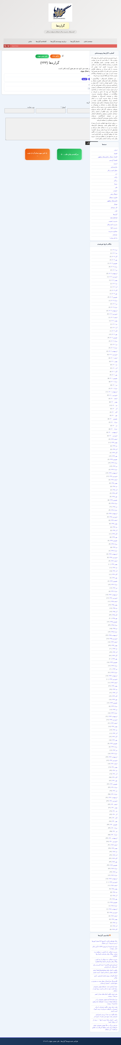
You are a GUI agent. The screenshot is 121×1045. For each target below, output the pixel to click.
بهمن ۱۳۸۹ (114, 848)
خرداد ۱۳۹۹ (114, 469)
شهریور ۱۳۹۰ (113, 824)
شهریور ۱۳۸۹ (113, 865)
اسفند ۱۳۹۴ (114, 642)
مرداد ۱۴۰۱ (114, 381)
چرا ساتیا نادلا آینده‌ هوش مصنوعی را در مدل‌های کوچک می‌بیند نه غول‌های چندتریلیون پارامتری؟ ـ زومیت (105, 1001)
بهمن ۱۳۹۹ (114, 442)
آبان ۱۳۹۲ (114, 736)
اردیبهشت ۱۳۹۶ (113, 594)
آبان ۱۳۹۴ (114, 655)
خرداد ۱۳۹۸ (114, 510)
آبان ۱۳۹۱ (114, 777)
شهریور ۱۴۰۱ (113, 378)
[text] (63, 56)
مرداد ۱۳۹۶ (114, 584)
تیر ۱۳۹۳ (114, 709)
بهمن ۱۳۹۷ (114, 523)
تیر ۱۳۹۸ (114, 506)
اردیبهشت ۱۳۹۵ (113, 635)
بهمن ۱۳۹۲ (114, 726)
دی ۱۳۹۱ (114, 770)
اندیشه (115, 163)
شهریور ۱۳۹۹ (113, 459)
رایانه (115, 177)
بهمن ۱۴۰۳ (114, 280)
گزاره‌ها (60, 25)
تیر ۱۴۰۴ (114, 270)
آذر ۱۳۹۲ (114, 733)
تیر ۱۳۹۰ (114, 831)
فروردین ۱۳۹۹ (113, 476)
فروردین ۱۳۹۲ (113, 760)
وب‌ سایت (30, 107)
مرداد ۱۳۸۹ (114, 868)
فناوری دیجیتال (113, 197)
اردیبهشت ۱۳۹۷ (113, 554)
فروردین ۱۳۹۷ (113, 557)
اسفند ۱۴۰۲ (114, 317)
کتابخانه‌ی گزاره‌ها (41, 41)
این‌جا (95, 75)
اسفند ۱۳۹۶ (114, 561)
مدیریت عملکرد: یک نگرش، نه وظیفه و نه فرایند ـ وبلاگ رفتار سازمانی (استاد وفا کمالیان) (105, 954)
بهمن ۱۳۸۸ (114, 889)
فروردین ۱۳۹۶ (113, 598)
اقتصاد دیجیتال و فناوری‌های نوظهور (107, 157)
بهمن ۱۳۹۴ (114, 645)
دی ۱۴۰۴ (114, 253)
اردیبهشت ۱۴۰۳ (113, 310)
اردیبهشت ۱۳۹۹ (113, 473)
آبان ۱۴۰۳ (114, 290)
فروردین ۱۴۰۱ (113, 395)
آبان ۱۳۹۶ (114, 574)
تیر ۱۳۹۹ (114, 466)
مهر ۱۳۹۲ (114, 740)
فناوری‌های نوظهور (112, 201)
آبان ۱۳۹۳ (114, 696)
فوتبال (115, 204)
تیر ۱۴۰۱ (114, 385)
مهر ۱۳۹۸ (114, 496)
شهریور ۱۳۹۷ (113, 540)
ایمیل (63, 107)
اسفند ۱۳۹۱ (114, 763)
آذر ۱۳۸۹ (114, 855)
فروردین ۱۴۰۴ (113, 277)
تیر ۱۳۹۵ (114, 628)
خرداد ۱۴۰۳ (114, 307)
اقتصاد (115, 153)
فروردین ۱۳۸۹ (113, 882)
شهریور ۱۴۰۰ (113, 419)
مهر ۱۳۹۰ (114, 821)
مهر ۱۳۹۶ (114, 578)
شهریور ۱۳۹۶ (113, 581)
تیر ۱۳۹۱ (114, 790)
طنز (116, 187)
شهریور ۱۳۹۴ (113, 662)
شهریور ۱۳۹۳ (113, 703)
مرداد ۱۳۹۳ (114, 706)
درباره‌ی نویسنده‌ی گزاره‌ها (58, 41)
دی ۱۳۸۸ (114, 892)
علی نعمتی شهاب (42, 56)
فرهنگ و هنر (113, 194)
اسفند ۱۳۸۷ (114, 916)
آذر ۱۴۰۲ (114, 327)
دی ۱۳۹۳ (114, 689)
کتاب (116, 211)
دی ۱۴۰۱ (114, 364)
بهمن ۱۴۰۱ (114, 361)
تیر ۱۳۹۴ (114, 669)
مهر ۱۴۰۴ (114, 260)
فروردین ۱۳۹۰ (113, 841)
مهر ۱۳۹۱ (114, 780)
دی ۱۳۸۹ (114, 851)
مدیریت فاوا (114, 228)
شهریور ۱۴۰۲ (113, 337)
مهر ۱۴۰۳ (114, 293)
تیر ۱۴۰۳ (114, 304)
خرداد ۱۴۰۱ (114, 388)
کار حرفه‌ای (114, 207)
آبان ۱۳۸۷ (114, 929)
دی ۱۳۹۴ (114, 648)
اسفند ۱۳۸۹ (114, 845)
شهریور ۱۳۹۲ (113, 743)
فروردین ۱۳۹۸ (113, 517)
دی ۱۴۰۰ (114, 405)
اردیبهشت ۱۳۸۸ (113, 909)
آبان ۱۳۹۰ (114, 818)
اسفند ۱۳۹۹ (114, 439)
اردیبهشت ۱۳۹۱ (113, 797)
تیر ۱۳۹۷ (114, 547)
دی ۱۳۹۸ (114, 486)
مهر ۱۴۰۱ (114, 375)
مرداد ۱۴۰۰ (114, 422)
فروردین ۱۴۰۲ (113, 354)
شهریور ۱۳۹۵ (113, 621)
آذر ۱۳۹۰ (114, 814)
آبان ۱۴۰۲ (114, 331)
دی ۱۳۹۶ (114, 567)
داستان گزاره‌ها (75, 41)
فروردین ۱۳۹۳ (113, 719)
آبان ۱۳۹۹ (114, 452)
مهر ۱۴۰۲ (114, 334)
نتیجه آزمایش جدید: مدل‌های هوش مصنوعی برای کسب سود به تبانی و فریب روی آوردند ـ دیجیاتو (104, 988)
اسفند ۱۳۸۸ (114, 885)
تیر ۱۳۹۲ (114, 750)
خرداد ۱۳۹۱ (114, 794)
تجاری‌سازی (114, 167)
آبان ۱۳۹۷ (114, 534)
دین (116, 174)
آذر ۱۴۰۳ (114, 287)
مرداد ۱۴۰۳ (114, 300)
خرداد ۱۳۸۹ (114, 875)
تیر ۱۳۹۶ (114, 588)
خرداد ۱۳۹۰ (114, 834)
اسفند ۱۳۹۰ (114, 804)
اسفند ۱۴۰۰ (114, 398)
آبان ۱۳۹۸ (114, 493)
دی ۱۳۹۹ (114, 446)
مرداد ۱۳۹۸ (114, 503)
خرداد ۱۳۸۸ (114, 905)
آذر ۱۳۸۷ (114, 926)
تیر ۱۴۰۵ (114, 250)
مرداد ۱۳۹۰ (114, 828)
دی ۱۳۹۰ (114, 811)
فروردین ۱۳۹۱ (113, 801)
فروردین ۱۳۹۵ (113, 638)
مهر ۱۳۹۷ (114, 537)
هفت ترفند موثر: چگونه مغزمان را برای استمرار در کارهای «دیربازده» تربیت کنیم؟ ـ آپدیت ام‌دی (105, 1009)
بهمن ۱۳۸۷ (114, 919)
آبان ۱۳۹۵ (114, 615)
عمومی (115, 190)
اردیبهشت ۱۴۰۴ (113, 273)
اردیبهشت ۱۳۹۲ (113, 757)
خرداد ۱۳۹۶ (114, 591)
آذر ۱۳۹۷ (114, 530)
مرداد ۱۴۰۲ (114, 341)
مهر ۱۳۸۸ (114, 899)
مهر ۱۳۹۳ (114, 699)
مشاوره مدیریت (112, 231)
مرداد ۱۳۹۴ (114, 665)
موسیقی (115, 234)
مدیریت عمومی (113, 221)
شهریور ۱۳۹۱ (113, 784)
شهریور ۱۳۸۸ (113, 902)
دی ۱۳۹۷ (114, 527)
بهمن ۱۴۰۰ (114, 402)
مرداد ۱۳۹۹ (114, 463)
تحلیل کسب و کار (112, 170)
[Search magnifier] (5, 46)
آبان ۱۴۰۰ (114, 412)
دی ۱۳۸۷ (114, 922)
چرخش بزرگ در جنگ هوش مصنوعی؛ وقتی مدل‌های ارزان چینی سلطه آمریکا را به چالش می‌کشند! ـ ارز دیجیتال (104, 1027)
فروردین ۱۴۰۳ (113, 314)
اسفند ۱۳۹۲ (114, 723)
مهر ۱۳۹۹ (114, 456)
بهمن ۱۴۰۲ (114, 320)
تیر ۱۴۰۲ (114, 344)
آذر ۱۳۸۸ (114, 895)
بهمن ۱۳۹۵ (114, 605)
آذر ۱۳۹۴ (114, 652)
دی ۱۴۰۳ (114, 283)
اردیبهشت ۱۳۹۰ (113, 838)
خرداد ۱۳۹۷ (114, 550)
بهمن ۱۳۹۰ (114, 807)
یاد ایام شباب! (113, 238)
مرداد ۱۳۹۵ (114, 625)
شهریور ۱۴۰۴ (113, 263)
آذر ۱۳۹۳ (114, 692)
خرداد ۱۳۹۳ (114, 713)
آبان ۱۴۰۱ (114, 371)
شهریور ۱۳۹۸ (113, 500)
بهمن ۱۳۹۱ (114, 767)
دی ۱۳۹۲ (114, 730)
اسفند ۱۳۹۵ (114, 601)
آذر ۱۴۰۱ (114, 368)
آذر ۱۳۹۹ (114, 449)
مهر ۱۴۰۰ (114, 415)
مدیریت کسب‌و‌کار (112, 224)
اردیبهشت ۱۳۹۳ (113, 716)
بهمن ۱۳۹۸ (114, 483)
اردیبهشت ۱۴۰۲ (113, 351)
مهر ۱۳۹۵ (114, 618)
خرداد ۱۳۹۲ (114, 753)
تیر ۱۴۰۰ (114, 425)
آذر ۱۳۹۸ (114, 490)
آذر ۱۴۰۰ (114, 408)
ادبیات (115, 150)
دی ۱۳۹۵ (114, 608)
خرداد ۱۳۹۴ (114, 672)
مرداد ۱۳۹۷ (114, 544)
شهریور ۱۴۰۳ (113, 297)
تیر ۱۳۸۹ (114, 872)
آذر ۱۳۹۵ (114, 611)
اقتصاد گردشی (113, 160)
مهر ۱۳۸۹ (114, 862)
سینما (115, 184)
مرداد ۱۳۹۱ (114, 787)
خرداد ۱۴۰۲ (114, 348)
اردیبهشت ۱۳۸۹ (113, 878)
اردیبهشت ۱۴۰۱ (113, 392)
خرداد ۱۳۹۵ (114, 632)
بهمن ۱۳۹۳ (114, 686)
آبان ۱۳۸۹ (114, 858)
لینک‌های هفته (113, 217)
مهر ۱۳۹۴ (114, 659)
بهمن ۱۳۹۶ (114, 564)
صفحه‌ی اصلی (88, 41)
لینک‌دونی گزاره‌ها (103, 935)
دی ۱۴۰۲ (114, 324)
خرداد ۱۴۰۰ (114, 429)
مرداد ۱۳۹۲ (114, 747)
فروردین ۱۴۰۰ (113, 435)
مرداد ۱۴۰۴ (114, 266)
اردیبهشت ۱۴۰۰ (113, 432)
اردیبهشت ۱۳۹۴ (113, 676)
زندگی (115, 180)
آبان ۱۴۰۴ (114, 256)
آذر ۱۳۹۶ (114, 571)
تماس (30, 41)
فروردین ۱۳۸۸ (113, 912)
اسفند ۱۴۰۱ (114, 358)
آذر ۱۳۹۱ (114, 774)
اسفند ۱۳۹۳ (114, 682)
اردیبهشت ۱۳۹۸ (113, 513)
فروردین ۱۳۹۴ (113, 679)
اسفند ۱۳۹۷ (114, 520)
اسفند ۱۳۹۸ (114, 479)
